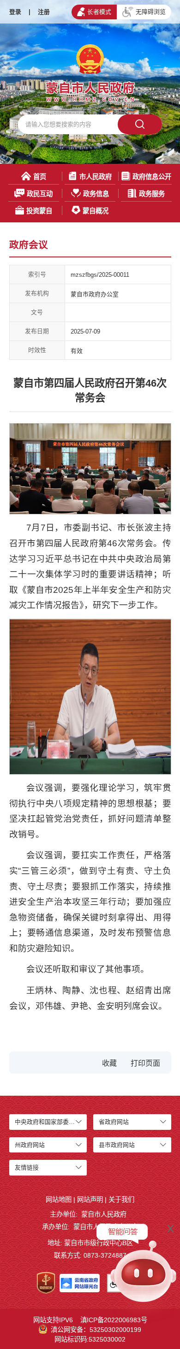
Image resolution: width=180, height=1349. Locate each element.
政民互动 (40, 193)
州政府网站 (30, 1144)
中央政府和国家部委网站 (48, 1121)
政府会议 (28, 244)
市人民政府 (95, 176)
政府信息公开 (151, 176)
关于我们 (121, 1199)
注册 (44, 11)
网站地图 (59, 1199)
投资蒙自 (39, 211)
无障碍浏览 (151, 11)
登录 (15, 11)
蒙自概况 (95, 211)
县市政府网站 (117, 1144)
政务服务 (152, 193)
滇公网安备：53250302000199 (96, 1329)
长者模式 (99, 11)
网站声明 (90, 1199)
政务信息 (96, 193)
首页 (39, 176)
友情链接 (27, 1167)
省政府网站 (114, 1121)
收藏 (109, 1063)
